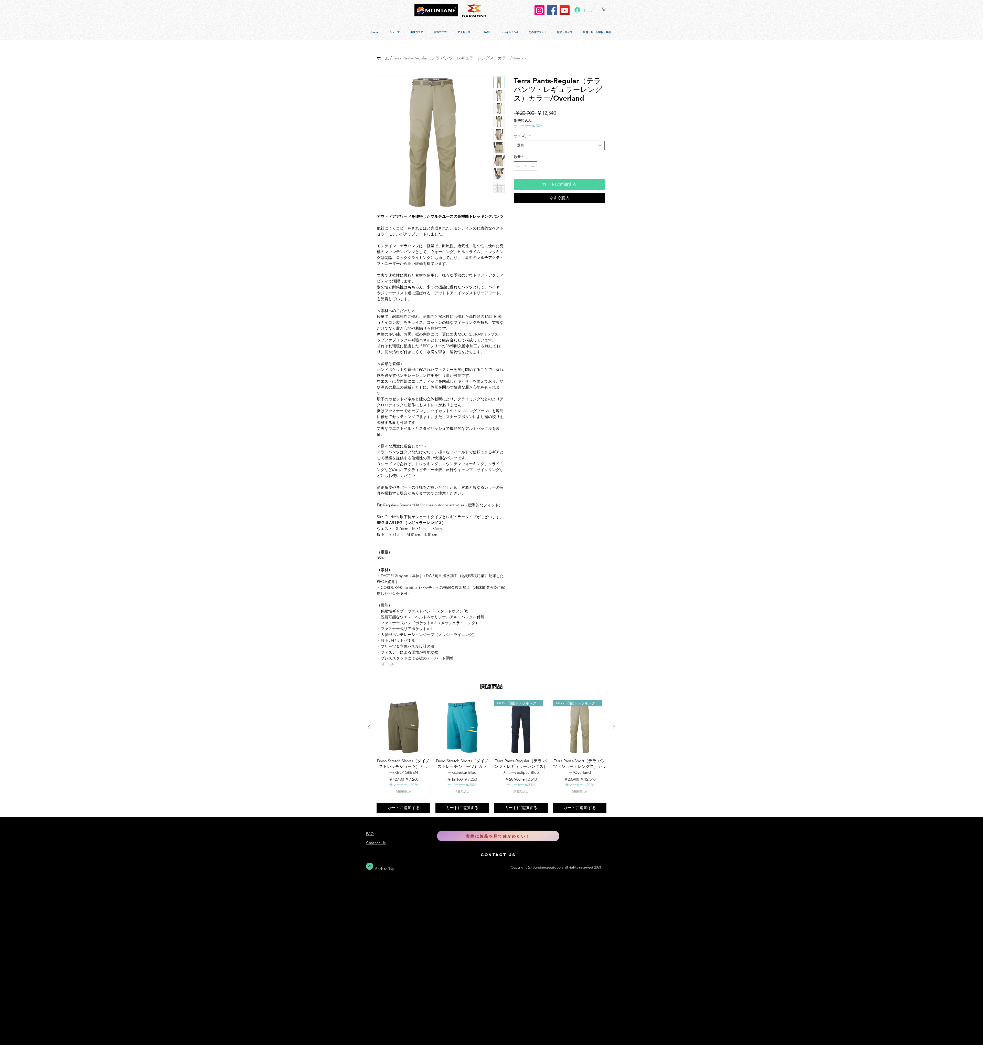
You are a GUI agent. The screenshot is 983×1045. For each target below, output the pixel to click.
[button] (604, 9)
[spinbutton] (525, 166)
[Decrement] (518, 166)
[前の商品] (369, 727)
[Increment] (533, 166)
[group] (491, 756)
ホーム (383, 58)
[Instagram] (539, 10)
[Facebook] (552, 10)
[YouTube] (565, 10)
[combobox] (559, 145)
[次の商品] (614, 727)
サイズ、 (522, 135)
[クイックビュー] (403, 727)
